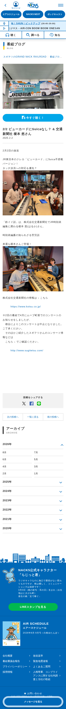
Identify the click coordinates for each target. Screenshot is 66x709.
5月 (36, 459)
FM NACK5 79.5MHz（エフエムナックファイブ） (33, 5)
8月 (5, 452)
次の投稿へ (12, 417)
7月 (36, 452)
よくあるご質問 (41, 666)
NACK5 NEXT (33, 14)
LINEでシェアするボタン (39, 403)
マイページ (15, 8)
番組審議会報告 (11, 661)
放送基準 (38, 655)
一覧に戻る (33, 417)
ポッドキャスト (55, 14)
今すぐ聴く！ (35, 117)
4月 (5, 466)
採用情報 (7, 671)
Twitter (24, 403)
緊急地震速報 (40, 661)
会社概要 (7, 655)
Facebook (31, 403)
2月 (5, 473)
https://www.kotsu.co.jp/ (26, 306)
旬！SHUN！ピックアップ (25, 23)
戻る (5, 5)
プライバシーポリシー (15, 666)
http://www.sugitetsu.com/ (27, 350)
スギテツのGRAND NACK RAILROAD (24, 56)
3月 (36, 466)
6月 (5, 459)
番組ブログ (56, 56)
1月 (36, 473)
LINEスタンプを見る (33, 606)
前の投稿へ (53, 417)
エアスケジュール (11, 14)
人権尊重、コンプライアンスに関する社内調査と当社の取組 (45, 675)
